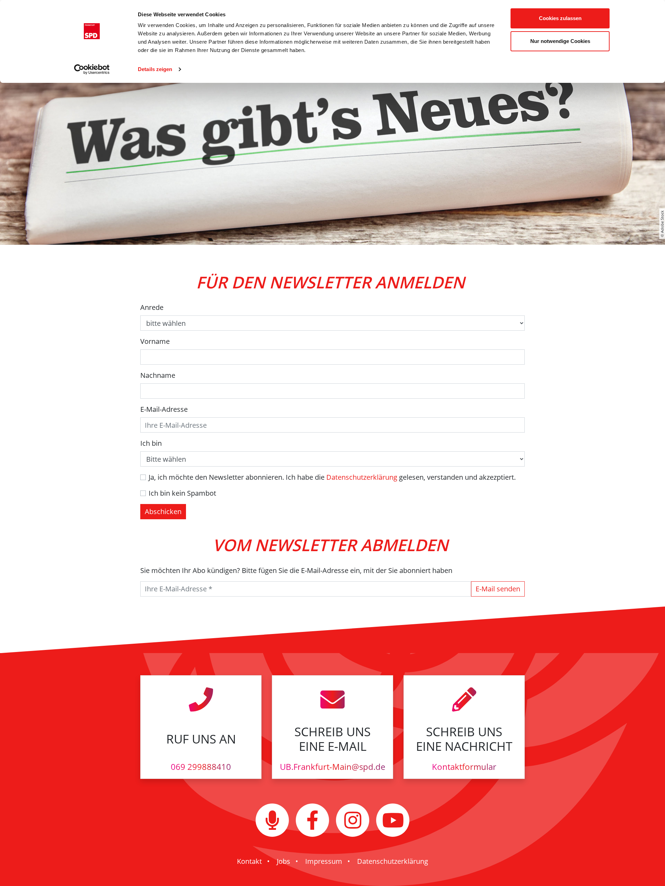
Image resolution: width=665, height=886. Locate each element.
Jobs (283, 861)
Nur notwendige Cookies (560, 41)
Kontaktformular (464, 766)
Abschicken (163, 511)
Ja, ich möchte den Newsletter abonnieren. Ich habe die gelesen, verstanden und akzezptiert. (332, 477)
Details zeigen (155, 69)
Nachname (157, 375)
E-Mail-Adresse (164, 409)
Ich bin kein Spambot (182, 493)
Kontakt (249, 861)
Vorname (155, 341)
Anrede (151, 307)
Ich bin (151, 443)
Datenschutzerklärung (361, 477)
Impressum (323, 861)
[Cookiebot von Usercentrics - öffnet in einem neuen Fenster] (92, 69)
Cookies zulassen (560, 18)
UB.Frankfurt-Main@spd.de (332, 766)
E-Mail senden (498, 588)
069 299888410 (201, 766)
